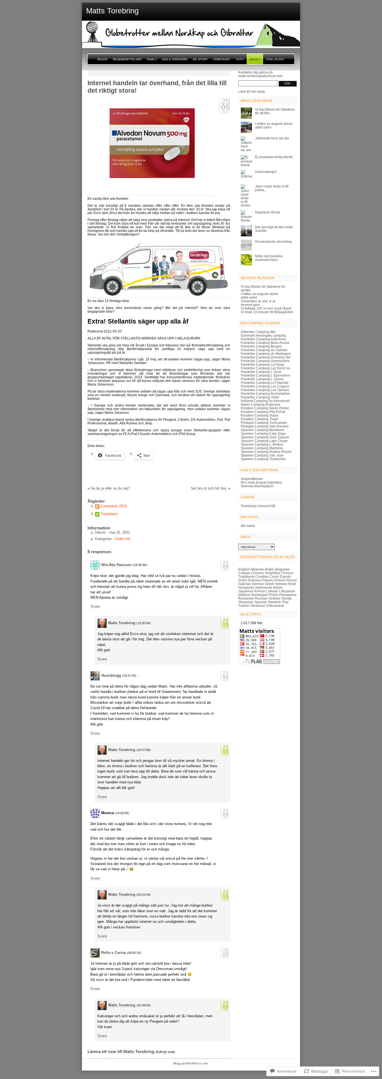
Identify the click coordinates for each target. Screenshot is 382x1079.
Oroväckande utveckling (273, 241)
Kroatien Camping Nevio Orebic (265, 408)
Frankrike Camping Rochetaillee (265, 393)
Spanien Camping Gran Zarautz (265, 437)
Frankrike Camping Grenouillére (265, 361)
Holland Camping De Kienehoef (265, 401)
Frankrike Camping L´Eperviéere (266, 375)
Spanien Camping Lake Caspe (264, 441)
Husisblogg (111, 675)
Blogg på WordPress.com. (191, 1063)
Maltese (244, 594)
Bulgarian (282, 569)
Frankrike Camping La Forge (262, 364)
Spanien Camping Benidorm (262, 430)
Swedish (274, 602)
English (244, 569)
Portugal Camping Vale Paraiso (265, 426)
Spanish (260, 602)
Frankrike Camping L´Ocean (262, 379)
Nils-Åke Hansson (116, 565)
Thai (285, 602)
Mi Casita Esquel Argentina (261, 482)
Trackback (109, 514)
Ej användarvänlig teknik (274, 157)
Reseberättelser (127, 59)
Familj (152, 59)
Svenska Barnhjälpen (257, 486)
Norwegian (259, 594)
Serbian (274, 598)
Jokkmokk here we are (272, 138)
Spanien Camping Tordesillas (263, 459)
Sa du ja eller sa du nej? (110, 488)
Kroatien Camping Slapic (260, 415)
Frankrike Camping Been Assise (265, 342)
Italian (277, 587)
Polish (273, 594)
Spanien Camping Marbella (262, 448)
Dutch (242, 580)
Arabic (269, 569)
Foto (240, 59)
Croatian (261, 576)
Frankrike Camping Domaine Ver (266, 357)
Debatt (254, 59)
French (291, 580)
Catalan (244, 573)
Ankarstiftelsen (252, 479)
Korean (259, 591)
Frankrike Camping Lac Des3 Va (265, 368)
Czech (274, 576)
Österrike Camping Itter (258, 332)
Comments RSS (114, 506)
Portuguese (288, 594)
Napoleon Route (267, 212)
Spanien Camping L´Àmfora (262, 444)
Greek (269, 584)
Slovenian (246, 602)
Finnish (280, 580)
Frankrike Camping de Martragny (266, 353)
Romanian (246, 598)
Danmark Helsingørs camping (263, 335)
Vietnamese (275, 605)
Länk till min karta (251, 91)
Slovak (286, 598)
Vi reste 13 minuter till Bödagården (267, 312)
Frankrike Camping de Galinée (264, 350)
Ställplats (275, 59)
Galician (244, 584)
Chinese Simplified (265, 573)
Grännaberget (265, 172)
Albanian (257, 569)
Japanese (245, 591)
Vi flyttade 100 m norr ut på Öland (266, 308)
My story (200, 59)
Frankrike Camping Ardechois (263, 339)
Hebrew (281, 584)
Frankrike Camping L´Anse (261, 372)
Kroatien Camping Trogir (259, 419)
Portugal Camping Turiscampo (264, 422)
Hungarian (246, 587)
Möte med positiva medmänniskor (269, 258)
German (258, 584)
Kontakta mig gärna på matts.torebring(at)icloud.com (260, 74)
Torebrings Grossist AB (258, 506)
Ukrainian (257, 605)
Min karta (248, 525)
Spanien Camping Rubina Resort (266, 451)
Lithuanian (287, 591)
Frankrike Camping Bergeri (261, 346)
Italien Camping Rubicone (260, 404)
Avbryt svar (165, 1052)
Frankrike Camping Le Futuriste (265, 382)
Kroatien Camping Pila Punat (263, 411)
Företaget (221, 59)
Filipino (267, 580)
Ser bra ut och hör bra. (209, 488)
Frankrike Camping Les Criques (265, 386)
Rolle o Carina (113, 952)
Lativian (272, 591)
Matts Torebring (121, 623)
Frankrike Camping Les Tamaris (265, 390)
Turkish (243, 605)
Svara (95, 606)
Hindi (292, 584)
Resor (102, 59)
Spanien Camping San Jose (262, 455)
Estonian (254, 580)
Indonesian (263, 587)
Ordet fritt (122, 539)
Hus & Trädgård (174, 59)
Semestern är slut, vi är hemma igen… (258, 302)
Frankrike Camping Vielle (260, 397)
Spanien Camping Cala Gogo (263, 433)
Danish (285, 576)
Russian (261, 598)
